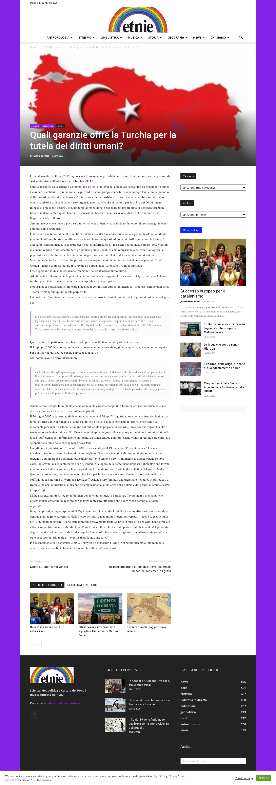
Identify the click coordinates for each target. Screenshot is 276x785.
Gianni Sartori (41, 155)
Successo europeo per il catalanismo (202, 294)
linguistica (110, 37)
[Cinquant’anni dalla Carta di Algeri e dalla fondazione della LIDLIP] (190, 388)
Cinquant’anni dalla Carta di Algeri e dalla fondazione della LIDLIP (224, 387)
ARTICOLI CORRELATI (47, 585)
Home (33, 47)
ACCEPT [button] (264, 778)
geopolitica (48, 125)
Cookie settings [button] (244, 778)
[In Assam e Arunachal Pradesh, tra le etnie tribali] (115, 686)
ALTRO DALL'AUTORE (82, 585)
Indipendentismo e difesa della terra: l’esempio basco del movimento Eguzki (140, 569)
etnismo (85, 37)
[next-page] (39, 643)
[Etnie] (138, 19)
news (197, 37)
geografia (176, 37)
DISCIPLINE (47, 47)
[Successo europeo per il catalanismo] (52, 608)
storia (153, 37)
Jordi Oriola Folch (190, 301)
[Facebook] (34, 715)
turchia (60, 125)
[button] (241, 38)
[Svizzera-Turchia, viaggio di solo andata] (149, 608)
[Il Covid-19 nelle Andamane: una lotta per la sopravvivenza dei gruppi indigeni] (115, 725)
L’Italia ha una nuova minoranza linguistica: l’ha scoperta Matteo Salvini (98, 631)
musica (133, 37)
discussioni (89, 186)
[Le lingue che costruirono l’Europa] (190, 350)
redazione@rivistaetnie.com (65, 703)
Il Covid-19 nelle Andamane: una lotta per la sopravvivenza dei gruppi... (149, 723)
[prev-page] (32, 643)
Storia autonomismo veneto (49, 567)
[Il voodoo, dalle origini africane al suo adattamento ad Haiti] (190, 369)
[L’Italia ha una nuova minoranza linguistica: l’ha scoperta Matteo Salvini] (100, 608)
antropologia (58, 37)
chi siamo (218, 37)
